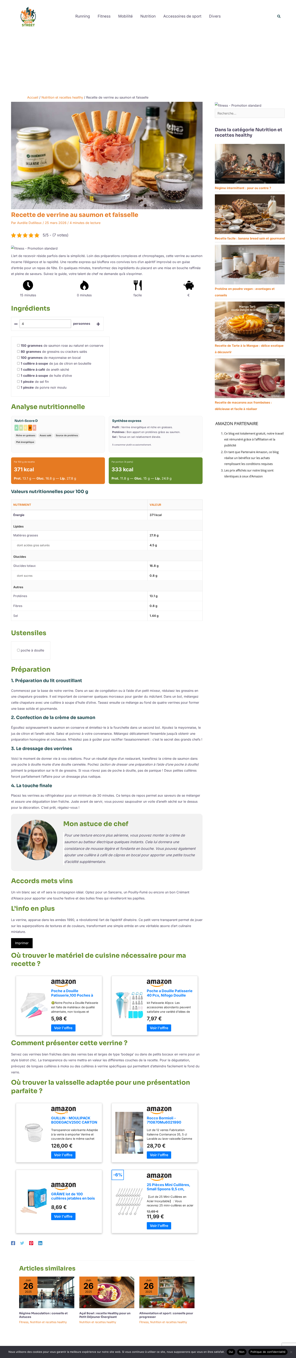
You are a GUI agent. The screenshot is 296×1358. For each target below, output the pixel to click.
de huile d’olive (46, 376)
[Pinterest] (31, 1243)
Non (242, 1351)
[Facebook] (13, 1243)
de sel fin (35, 382)
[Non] (291, 1352)
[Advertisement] (148, 63)
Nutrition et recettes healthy (48, 1322)
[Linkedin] (40, 1243)
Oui (231, 1351)
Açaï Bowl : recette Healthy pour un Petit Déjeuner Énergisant (104, 1315)
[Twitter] (22, 1243)
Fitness (23, 1322)
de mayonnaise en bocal (51, 358)
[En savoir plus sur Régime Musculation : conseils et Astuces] (46, 1292)
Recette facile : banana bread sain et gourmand (250, 238)
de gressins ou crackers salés (54, 352)
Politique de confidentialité (268, 1351)
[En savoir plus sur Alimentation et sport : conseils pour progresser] (167, 1292)
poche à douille (32, 650)
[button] (279, 16)
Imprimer (22, 943)
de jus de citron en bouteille (56, 363)
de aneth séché (45, 369)
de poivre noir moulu (43, 387)
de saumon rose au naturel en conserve (62, 345)
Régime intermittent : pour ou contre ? (243, 188)
